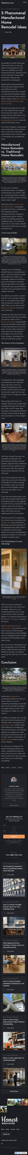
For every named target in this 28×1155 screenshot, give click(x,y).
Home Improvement (14, 9)
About (7, 1129)
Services (13, 1129)
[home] (7, 2)
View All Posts (14, 1091)
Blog (18, 1129)
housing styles (15, 696)
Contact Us (6, 1134)
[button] (25, 2)
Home (2, 1129)
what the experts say (11, 308)
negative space (6, 522)
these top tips (8, 739)
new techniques (13, 619)
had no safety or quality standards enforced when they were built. (13, 101)
